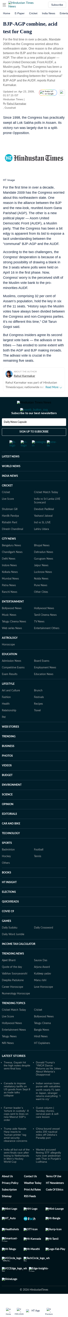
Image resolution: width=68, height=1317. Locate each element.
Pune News (40, 600)
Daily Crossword (43, 943)
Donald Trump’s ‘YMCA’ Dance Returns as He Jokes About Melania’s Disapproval (48, 1083)
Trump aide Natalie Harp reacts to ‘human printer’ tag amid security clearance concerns (15, 1150)
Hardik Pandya (10, 531)
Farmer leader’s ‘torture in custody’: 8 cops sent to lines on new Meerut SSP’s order (16, 1129)
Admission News (11, 676)
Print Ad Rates (32, 1205)
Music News (9, 630)
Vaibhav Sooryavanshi (14, 989)
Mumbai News (10, 594)
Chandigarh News (12, 567)
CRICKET (7, 501)
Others (6, 878)
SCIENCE (7, 810)
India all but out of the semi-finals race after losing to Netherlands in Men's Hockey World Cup (17, 1170)
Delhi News (8, 574)
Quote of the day (12, 982)
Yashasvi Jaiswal (43, 531)
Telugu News (9, 1051)
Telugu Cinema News (14, 637)
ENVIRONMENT (12, 800)
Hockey (6, 871)
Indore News (9, 580)
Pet (4, 732)
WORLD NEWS (11, 481)
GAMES (6, 936)
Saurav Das (40, 975)
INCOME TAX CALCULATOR (18, 959)
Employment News (45, 682)
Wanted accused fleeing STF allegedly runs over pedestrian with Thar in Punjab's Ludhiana (48, 1170)
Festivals (39, 712)
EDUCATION (9, 669)
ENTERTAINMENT (13, 617)
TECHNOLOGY (11, 848)
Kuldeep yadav (42, 989)
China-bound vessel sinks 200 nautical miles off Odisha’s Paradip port (48, 1148)
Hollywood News (44, 623)
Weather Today (32, 1198)
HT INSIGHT (9, 897)
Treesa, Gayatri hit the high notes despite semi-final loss (17, 1080)
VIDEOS (7, 780)
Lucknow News (43, 587)
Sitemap (7, 1211)
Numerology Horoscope (16, 1008)
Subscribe (57, 4)
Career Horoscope (12, 1002)
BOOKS (6, 888)
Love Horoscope (43, 1002)
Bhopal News (41, 560)
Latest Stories (14, 1071)
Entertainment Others (46, 643)
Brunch (38, 705)
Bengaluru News (11, 560)
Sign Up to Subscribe (34, 447)
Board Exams (41, 676)
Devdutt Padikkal (44, 524)
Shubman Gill (9, 524)
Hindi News (41, 1051)
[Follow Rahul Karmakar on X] (31, 103)
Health (6, 719)
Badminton (8, 865)
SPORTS (7, 858)
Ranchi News (9, 607)
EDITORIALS (9, 829)
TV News (39, 637)
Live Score (8, 514)
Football (38, 865)
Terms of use (53, 1191)
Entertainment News (14, 1045)
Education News (43, 689)
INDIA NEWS (10, 491)
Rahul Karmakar (16, 103)
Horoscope (8, 659)
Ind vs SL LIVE (42, 537)
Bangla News (41, 1045)
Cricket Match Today (46, 507)
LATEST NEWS (10, 472)
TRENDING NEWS (13, 969)
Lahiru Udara (41, 544)
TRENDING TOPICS (13, 1018)
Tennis (37, 871)
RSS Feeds (30, 1211)
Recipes (38, 719)
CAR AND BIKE (11, 839)
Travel (37, 725)
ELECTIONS (9, 907)
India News (48, 13)
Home (6, 13)
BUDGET (7, 790)
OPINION (7, 819)
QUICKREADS (10, 917)
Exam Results (9, 689)
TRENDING (8, 751)
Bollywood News (12, 623)
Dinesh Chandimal (12, 544)
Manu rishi (40, 995)
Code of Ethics (54, 1205)
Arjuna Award (42, 982)
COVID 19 (8, 926)
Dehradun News (43, 567)
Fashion (6, 712)
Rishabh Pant (9, 537)
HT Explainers (42, 1058)
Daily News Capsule (15, 437)
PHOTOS (7, 771)
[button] (4, 4)
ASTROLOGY (10, 653)
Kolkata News (10, 587)
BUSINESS (8, 761)
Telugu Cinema (42, 1038)
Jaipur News (41, 580)
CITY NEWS (9, 554)
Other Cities (41, 607)
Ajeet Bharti (9, 975)
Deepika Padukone (13, 995)
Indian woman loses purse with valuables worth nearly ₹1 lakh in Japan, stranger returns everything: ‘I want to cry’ (48, 1106)
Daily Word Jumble (13, 949)
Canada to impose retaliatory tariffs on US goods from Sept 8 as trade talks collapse (17, 1104)
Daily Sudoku (9, 943)
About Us (7, 1191)
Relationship (9, 725)
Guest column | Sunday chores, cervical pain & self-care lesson (47, 1127)
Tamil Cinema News (45, 630)
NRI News (8, 1058)
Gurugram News (43, 574)
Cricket (33, 13)
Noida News (41, 594)
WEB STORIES (10, 742)
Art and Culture (11, 705)
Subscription (9, 1205)
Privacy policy (10, 1198)
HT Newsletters (55, 1198)
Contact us (30, 1191)
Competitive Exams (13, 682)
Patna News (9, 600)
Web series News (12, 643)
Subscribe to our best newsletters (34, 428)
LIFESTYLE (8, 699)
